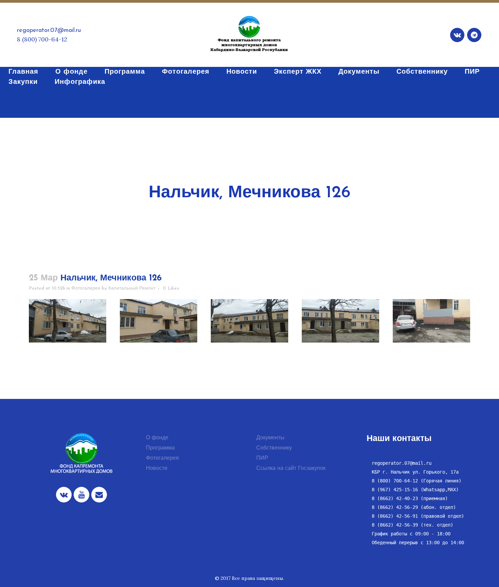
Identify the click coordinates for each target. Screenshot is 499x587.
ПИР (262, 458)
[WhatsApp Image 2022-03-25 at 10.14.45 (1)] (67, 321)
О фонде (157, 438)
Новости (156, 468)
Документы (270, 438)
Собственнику (274, 448)
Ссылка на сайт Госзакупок (291, 468)
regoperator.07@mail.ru (49, 30)
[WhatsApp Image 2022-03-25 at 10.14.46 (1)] (431, 321)
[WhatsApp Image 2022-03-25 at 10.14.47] (249, 321)
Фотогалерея (85, 288)
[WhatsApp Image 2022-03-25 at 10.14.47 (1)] (158, 321)
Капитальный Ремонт (131, 288)
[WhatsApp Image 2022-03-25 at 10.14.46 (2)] (340, 321)
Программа (160, 448)
